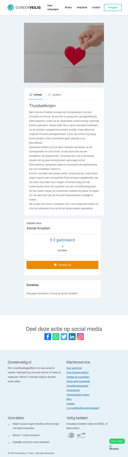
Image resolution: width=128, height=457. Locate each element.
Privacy (31, 453)
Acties (68, 7)
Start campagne (53, 7)
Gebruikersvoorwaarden (44, 453)
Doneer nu (64, 265)
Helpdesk (82, 7)
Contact (96, 7)
